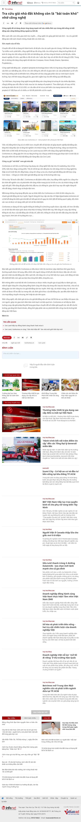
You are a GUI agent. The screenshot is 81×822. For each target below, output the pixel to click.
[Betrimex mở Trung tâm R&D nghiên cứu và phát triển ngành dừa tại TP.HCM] (21, 695)
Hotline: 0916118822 (50, 3)
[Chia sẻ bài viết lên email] (12, 23)
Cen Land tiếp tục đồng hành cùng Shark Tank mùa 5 (24, 326)
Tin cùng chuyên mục (12, 403)
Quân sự (73, 798)
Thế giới (28, 798)
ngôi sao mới (15, 343)
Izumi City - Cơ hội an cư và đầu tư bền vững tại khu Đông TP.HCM (61, 473)
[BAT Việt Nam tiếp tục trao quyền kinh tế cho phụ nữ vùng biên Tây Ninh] (21, 511)
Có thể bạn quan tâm (12, 375)
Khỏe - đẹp (54, 798)
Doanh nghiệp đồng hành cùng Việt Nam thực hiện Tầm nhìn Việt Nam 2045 (60, 596)
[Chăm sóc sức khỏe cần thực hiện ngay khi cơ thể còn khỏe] (70, 385)
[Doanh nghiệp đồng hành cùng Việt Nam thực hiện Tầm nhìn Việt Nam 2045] (21, 603)
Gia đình (37, 798)
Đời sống (9, 798)
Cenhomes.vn (29, 343)
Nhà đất (46, 468)
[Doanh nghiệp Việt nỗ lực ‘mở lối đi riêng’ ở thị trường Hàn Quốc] (21, 664)
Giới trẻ (45, 798)
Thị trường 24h (49, 407)
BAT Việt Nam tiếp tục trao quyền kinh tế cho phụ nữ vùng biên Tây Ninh (60, 504)
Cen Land (41, 343)
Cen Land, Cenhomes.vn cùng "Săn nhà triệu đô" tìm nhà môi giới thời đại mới (34, 329)
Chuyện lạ (64, 798)
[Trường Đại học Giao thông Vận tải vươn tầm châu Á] (11, 385)
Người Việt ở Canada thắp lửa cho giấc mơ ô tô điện (60, 534)
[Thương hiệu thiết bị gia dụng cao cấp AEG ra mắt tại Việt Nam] (30, 385)
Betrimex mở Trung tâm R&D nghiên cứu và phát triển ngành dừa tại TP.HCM (59, 688)
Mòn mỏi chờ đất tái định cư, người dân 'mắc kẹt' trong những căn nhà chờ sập (59, 741)
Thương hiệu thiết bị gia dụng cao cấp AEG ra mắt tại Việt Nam (30, 395)
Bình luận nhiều (30, 718)
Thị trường (9, 9)
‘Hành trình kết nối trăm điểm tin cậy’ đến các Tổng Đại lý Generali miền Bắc (60, 443)
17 (20, 749)
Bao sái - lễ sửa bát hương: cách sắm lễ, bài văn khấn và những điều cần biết (19, 763)
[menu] (4, 3)
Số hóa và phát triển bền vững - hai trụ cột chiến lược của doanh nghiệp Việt (59, 627)
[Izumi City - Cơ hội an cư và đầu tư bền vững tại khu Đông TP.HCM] (21, 480)
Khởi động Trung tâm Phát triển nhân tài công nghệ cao (50, 395)
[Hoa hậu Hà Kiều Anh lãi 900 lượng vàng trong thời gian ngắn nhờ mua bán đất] (51, 728)
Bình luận (7, 338)
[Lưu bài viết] (20, 23)
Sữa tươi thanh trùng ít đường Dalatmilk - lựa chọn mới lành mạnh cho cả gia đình (59, 566)
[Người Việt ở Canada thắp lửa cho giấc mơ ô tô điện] (21, 542)
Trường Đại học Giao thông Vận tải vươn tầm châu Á (10, 395)
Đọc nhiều (11, 718)
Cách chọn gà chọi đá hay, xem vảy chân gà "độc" (19, 754)
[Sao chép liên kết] (16, 23)
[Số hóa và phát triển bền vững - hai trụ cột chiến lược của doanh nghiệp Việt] (21, 633)
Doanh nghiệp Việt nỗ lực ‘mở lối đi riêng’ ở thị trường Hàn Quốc (60, 656)
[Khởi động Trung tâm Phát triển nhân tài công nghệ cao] (50, 385)
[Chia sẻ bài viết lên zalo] (7, 23)
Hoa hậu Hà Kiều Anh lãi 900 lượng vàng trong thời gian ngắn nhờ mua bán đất (70, 726)
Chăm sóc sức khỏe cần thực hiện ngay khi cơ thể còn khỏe (69, 395)
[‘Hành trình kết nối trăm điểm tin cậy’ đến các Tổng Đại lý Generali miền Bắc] (21, 450)
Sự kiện (4, 801)
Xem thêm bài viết (40, 712)
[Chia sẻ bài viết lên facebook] (3, 23)
